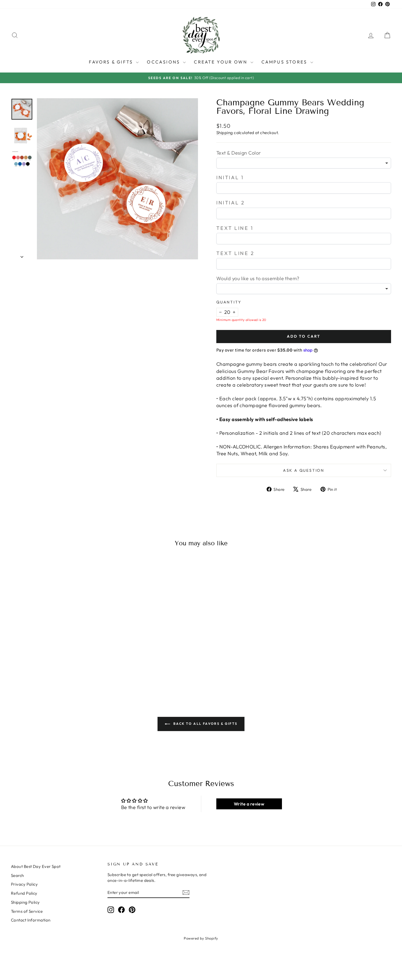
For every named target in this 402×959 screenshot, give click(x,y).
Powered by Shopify (201, 938)
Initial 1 (230, 177)
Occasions (164, 62)
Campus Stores (285, 62)
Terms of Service (27, 911)
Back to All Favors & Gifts (205, 724)
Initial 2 (230, 202)
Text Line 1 (235, 228)
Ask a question (303, 470)
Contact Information (31, 920)
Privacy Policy (24, 884)
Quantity (228, 302)
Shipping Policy (25, 902)
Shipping (224, 132)
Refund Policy (24, 893)
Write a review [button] (249, 804)
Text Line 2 (235, 253)
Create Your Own (221, 62)
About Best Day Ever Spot (36, 866)
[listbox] (303, 163)
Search (17, 875)
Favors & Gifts (112, 62)
